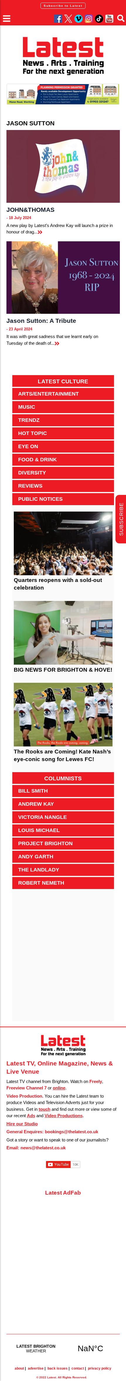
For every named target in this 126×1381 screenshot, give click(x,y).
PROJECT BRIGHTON (45, 843)
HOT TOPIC (32, 433)
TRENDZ (29, 420)
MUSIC (26, 407)
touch (44, 1109)
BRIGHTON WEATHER (63, 1348)
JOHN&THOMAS (30, 209)
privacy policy (99, 1368)
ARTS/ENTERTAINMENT (48, 394)
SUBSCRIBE (121, 519)
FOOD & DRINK (37, 459)
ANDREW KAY (36, 804)
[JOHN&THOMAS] (63, 166)
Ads (31, 1115)
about (19, 1368)
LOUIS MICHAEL (39, 830)
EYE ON (28, 446)
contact (77, 1368)
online (59, 1087)
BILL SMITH (33, 791)
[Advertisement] (63, 958)
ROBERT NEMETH (41, 883)
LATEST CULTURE (63, 381)
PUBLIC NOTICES (40, 499)
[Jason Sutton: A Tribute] (63, 277)
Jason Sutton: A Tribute (41, 320)
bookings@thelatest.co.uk (71, 1131)
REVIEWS (30, 486)
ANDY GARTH (35, 857)
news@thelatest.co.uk (43, 1147)
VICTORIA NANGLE (42, 817)
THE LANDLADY (38, 870)
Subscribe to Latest (63, 5)
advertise (36, 1368)
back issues (57, 1368)
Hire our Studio (22, 1123)
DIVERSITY (32, 473)
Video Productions (64, 1115)
